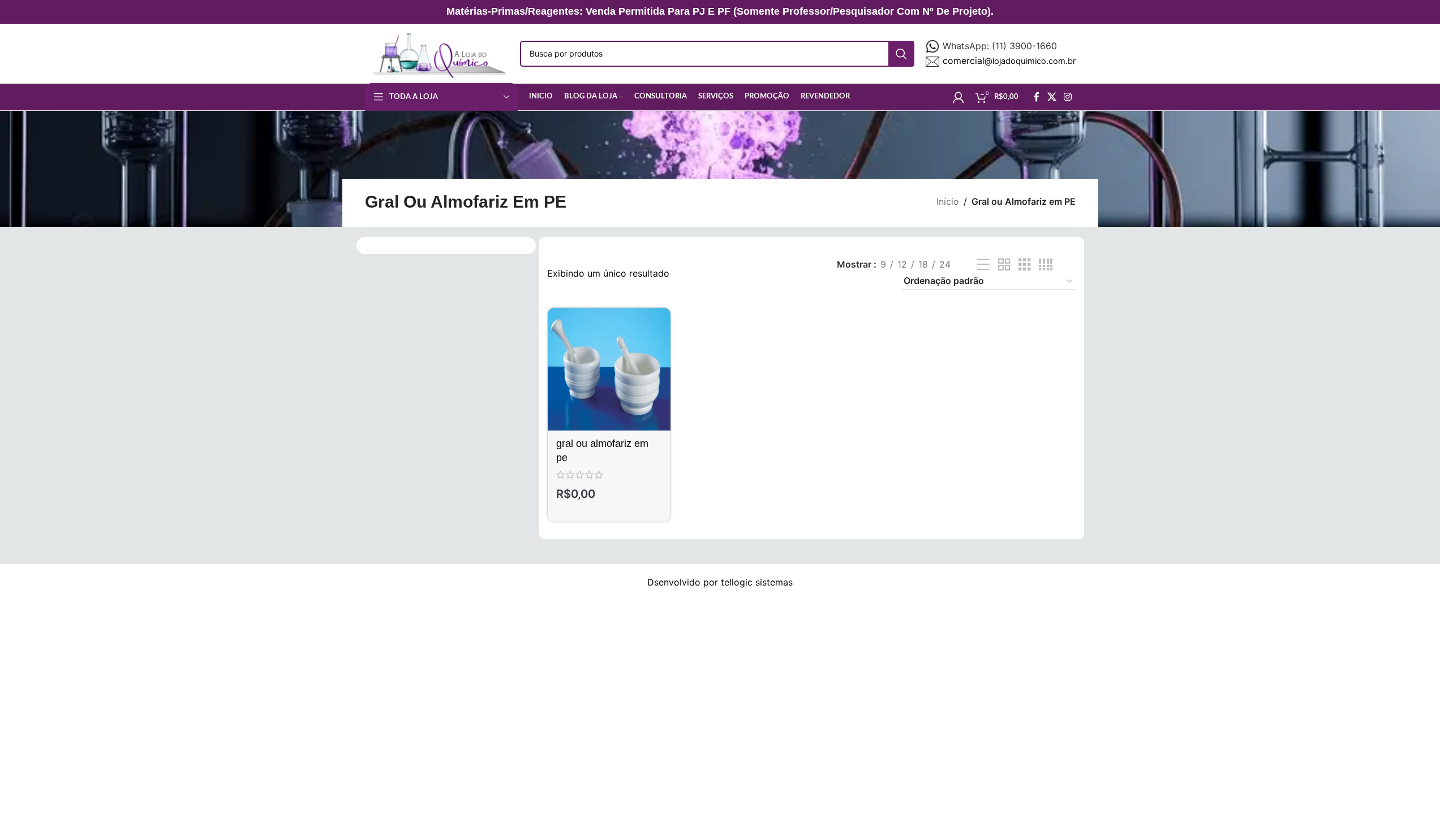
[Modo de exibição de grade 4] (1045, 265)
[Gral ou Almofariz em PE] (609, 369)
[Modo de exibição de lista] (983, 265)
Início (947, 201)
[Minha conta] (958, 97)
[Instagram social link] (1067, 96)
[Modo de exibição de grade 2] (1004, 265)
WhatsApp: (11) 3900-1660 (1000, 45)
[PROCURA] (901, 54)
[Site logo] (437, 52)
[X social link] (1051, 96)
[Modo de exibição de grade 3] (1024, 265)
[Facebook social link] (1036, 96)
